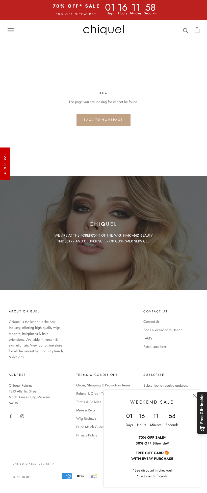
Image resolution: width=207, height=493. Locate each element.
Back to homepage (103, 119)
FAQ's (147, 338)
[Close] (194, 395)
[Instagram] (22, 416)
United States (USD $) (31, 464)
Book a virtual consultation (162, 329)
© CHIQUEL (22, 477)
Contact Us (151, 321)
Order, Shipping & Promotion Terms (103, 385)
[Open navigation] (11, 30)
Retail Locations (155, 346)
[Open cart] (197, 30)
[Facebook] (10, 416)
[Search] (185, 30)
